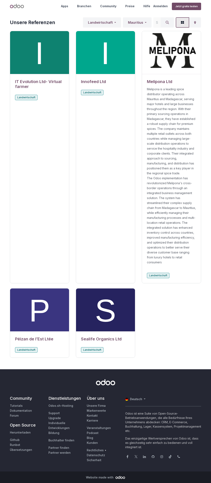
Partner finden (58, 447)
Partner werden (59, 452)
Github (15, 440)
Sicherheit (94, 460)
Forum (14, 415)
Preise (130, 6)
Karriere (92, 420)
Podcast (92, 433)
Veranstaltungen (99, 428)
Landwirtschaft (100, 22)
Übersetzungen (21, 449)
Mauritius (135, 22)
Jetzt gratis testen (186, 6)
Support (54, 413)
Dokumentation (21, 410)
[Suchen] (167, 22)
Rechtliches (95, 450)
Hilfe (146, 6)
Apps (64, 6)
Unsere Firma (96, 405)
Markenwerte (96, 410)
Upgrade (54, 418)
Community (108, 6)
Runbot (15, 445)
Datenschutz (96, 455)
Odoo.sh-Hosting (60, 405)
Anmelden (160, 6)
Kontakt (92, 415)
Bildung (53, 433)
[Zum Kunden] (39, 52)
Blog (90, 438)
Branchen (84, 6)
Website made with (100, 477)
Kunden (92, 442)
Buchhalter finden (61, 440)
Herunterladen (20, 432)
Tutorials (16, 405)
